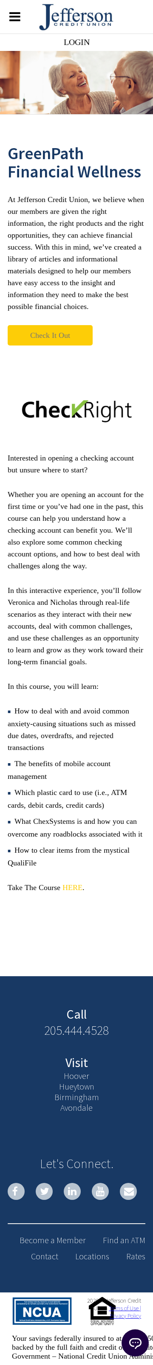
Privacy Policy (125, 1316)
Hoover (76, 1075)
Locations (92, 1256)
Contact (44, 1256)
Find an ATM (124, 1240)
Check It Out (50, 335)
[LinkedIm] (72, 1191)
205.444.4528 (76, 1030)
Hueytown (76, 1086)
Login (77, 42)
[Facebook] (16, 1191)
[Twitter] (44, 1191)
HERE (72, 887)
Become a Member (53, 1240)
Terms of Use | (125, 1308)
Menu (15, 16)
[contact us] (128, 1191)
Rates (135, 1256)
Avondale (76, 1107)
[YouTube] (100, 1191)
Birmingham (76, 1097)
